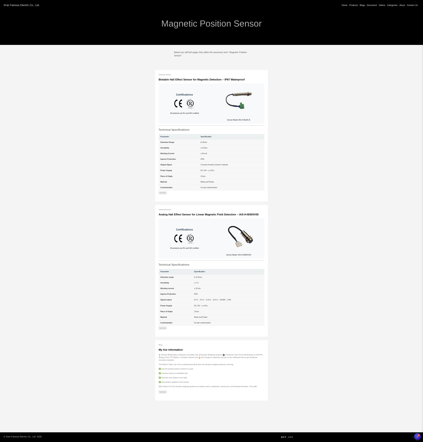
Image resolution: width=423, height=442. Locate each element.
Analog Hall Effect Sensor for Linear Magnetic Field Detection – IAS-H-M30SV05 (209, 214)
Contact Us (412, 5)
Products (353, 5)
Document (372, 5)
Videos (382, 5)
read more (163, 193)
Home (344, 5)
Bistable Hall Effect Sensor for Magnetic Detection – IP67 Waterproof (202, 79)
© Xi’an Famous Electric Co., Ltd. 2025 (23, 436)
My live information (171, 349)
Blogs (362, 5)
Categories (392, 5)
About (402, 5)
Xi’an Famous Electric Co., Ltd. (22, 5)
